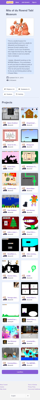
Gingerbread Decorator (32, 123)
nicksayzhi (10, 321)
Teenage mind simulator (13, 298)
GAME (29, 276)
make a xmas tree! (13, 232)
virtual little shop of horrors (32, 232)
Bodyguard (30, 145)
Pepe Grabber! (12, 210)
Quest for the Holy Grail (13, 145)
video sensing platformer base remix (32, 254)
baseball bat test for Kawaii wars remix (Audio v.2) (13, 319)
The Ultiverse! (12, 341)
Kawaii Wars (11, 166)
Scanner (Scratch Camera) (13, 276)
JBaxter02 (10, 125)
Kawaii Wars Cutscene (32, 298)
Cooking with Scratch (13, 188)
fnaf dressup (31, 210)
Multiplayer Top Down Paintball (32, 166)
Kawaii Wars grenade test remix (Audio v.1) (32, 319)
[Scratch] (10, 2)
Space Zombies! (13, 123)
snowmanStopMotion (32, 341)
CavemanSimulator (13, 363)
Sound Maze (30, 188)
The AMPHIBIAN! (32, 363)
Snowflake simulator (13, 254)
